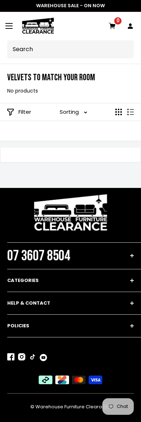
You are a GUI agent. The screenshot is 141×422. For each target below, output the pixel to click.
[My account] (130, 26)
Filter (24, 112)
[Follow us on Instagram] (21, 358)
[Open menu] (9, 26)
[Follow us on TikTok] (32, 358)
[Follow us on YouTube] (43, 357)
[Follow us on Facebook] (10, 358)
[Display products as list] (130, 112)
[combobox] (69, 49)
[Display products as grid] (118, 112)
